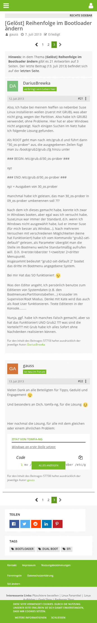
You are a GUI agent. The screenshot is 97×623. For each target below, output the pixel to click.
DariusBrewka (36, 344)
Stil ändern (13, 583)
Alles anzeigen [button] (48, 465)
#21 (80, 98)
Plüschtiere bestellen (45, 595)
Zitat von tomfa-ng (27, 439)
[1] (17, 465)
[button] (6, 5)
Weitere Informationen (30, 617)
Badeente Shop (64, 599)
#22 (80, 381)
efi (69, 549)
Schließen (58, 617)
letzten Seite (29, 71)
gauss (13, 34)
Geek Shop (45, 599)
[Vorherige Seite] (36, 44)
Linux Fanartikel (71, 595)
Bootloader (24, 549)
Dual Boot (50, 549)
